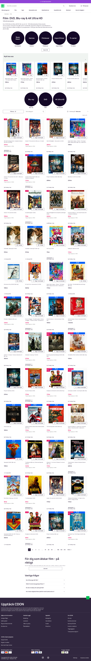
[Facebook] (48, 657)
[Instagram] (43, 657)
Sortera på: (72, 111)
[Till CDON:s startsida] (2, 5)
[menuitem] (5, 10)
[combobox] (36, 5)
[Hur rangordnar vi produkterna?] (68, 111)
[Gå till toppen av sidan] (87, 597)
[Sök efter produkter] (63, 5)
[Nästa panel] (85, 59)
